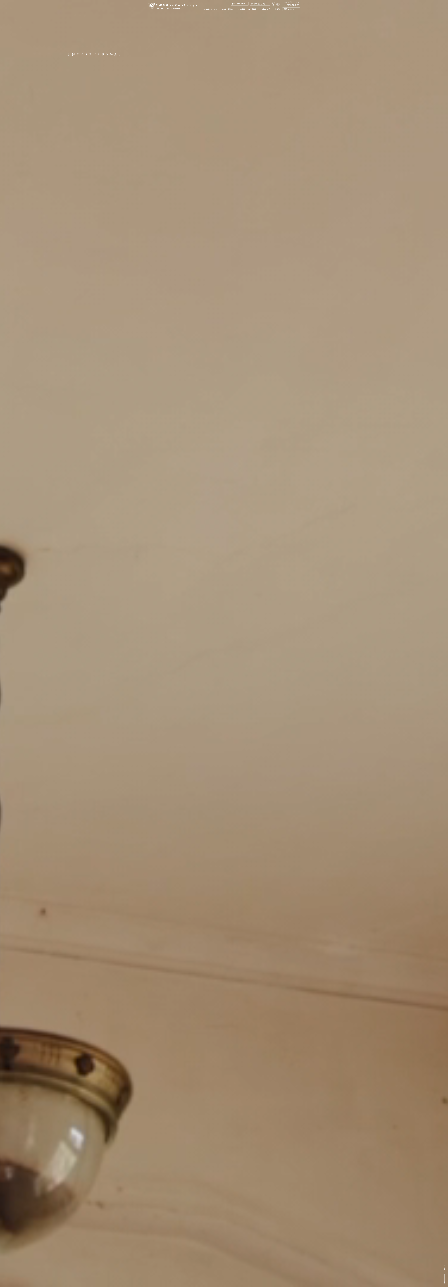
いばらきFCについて (210, 9)
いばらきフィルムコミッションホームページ (172, 6)
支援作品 (276, 9)
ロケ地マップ (265, 9)
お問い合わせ (293, 9)
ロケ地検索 (241, 9)
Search (273, 4)
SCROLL (444, 1274)
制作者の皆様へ (227, 9)
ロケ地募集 (252, 9)
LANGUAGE (240, 4)
